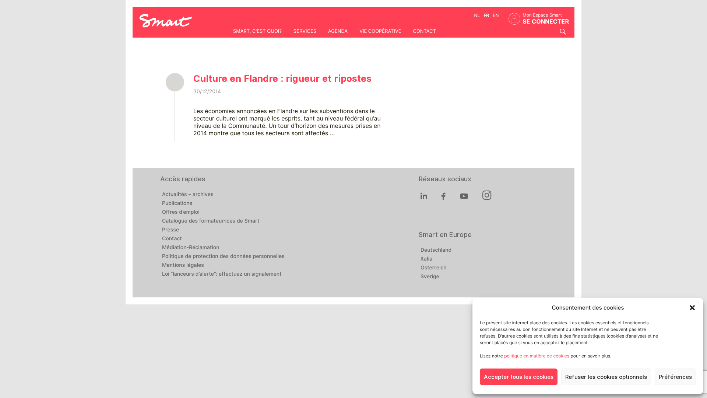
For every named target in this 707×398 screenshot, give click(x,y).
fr (486, 15)
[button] (692, 307)
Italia (426, 259)
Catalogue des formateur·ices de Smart (210, 221)
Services (304, 31)
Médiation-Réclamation (190, 248)
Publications (177, 203)
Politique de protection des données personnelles (223, 256)
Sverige (430, 277)
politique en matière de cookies (536, 356)
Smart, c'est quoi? (257, 31)
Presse (170, 230)
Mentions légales (183, 265)
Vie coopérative (380, 31)
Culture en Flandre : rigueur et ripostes (282, 78)
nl (477, 15)
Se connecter (546, 21)
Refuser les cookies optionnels (606, 377)
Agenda (338, 31)
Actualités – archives (188, 195)
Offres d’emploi (181, 212)
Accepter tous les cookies (518, 377)
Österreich (434, 268)
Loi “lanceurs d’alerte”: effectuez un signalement (222, 274)
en (496, 15)
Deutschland (436, 250)
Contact (424, 31)
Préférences (675, 377)
